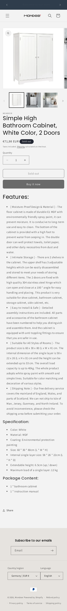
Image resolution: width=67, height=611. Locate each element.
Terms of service (34, 603)
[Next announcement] (60, 5)
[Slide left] (4, 101)
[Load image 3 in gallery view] (50, 99)
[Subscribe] (52, 550)
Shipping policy (53, 603)
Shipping (21, 146)
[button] (7, 16)
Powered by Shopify (33, 597)
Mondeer (19, 597)
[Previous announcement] (7, 5)
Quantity (7, 152)
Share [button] (10, 510)
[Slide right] (63, 101)
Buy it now (33, 184)
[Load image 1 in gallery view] (16, 99)
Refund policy (53, 597)
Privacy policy (16, 603)
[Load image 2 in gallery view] (33, 99)
